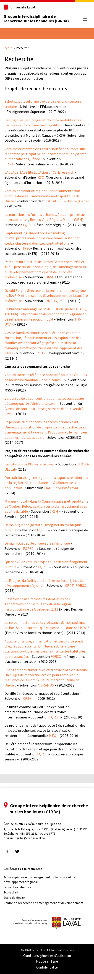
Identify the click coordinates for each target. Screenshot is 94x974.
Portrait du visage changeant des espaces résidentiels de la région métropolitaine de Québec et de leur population (46, 482)
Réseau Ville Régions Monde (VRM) (56, 219)
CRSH (9, 164)
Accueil (9, 48)
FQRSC (28, 224)
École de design (15, 898)
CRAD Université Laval (60, 488)
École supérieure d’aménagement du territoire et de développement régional (39, 879)
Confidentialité (47, 967)
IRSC (40, 177)
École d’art (11, 892)
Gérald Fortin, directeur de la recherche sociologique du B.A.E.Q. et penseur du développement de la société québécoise (46, 295)
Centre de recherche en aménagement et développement (43, 903)
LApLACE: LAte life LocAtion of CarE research (39, 172)
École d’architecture (17, 887)
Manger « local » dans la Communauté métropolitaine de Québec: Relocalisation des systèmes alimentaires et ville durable (46, 506)
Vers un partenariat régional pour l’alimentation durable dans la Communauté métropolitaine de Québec (42, 195)
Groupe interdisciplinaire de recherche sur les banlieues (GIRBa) (36, 19)
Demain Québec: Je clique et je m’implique (37, 543)
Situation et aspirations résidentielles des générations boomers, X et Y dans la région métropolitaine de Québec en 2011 (38, 604)
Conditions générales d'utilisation (47, 955)
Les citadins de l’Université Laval (30, 464)
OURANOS (46, 685)
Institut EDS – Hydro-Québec (66, 201)
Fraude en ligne (47, 961)
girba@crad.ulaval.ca (30, 838)
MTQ (52, 735)
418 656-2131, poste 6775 (37, 833)
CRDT (48, 300)
